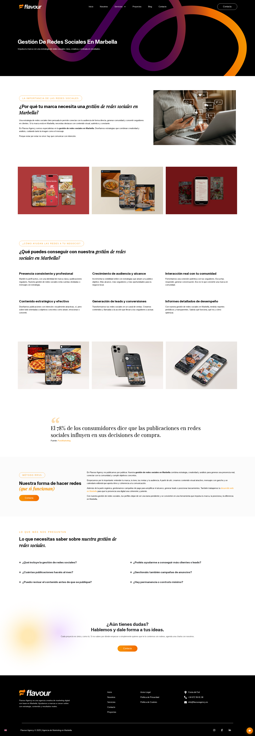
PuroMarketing (64, 440)
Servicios (118, 6)
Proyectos (137, 6)
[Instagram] (214, 730)
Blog (150, 6)
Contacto (162, 6)
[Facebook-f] (222, 730)
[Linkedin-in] (230, 730)
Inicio (91, 6)
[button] (50, 98)
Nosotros (104, 6)
